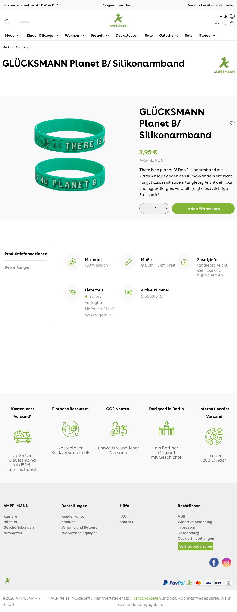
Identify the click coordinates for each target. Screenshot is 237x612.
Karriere (10, 516)
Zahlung (69, 521)
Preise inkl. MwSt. (151, 160)
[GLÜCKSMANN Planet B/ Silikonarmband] (69, 155)
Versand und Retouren (81, 527)
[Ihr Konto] (217, 23)
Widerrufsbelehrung (195, 521)
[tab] (26, 253)
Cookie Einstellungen (196, 538)
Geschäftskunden (18, 527)
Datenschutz (188, 532)
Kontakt (127, 521)
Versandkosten (147, 597)
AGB (181, 516)
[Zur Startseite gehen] (118, 20)
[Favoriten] (224, 24)
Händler (10, 521)
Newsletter (12, 532)
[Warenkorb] (232, 23)
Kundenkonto (73, 516)
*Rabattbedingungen (80, 532)
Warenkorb (203, 208)
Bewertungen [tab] (18, 267)
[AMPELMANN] (224, 65)
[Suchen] (10, 22)
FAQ (123, 516)
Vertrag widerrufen (195, 546)
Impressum (187, 527)
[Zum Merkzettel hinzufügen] (232, 123)
